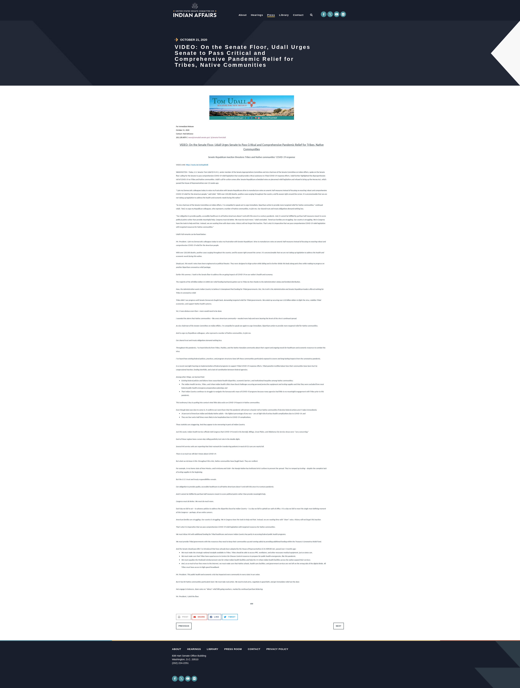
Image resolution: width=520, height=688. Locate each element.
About (243, 15)
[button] (311, 15)
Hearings (257, 15)
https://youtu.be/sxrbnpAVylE (197, 165)
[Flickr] (343, 14)
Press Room (233, 649)
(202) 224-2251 (180, 663)
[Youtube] (336, 14)
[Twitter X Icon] (330, 14)
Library (284, 15)
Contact (298, 15)
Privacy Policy (277, 649)
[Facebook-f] (323, 14)
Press (271, 15)
